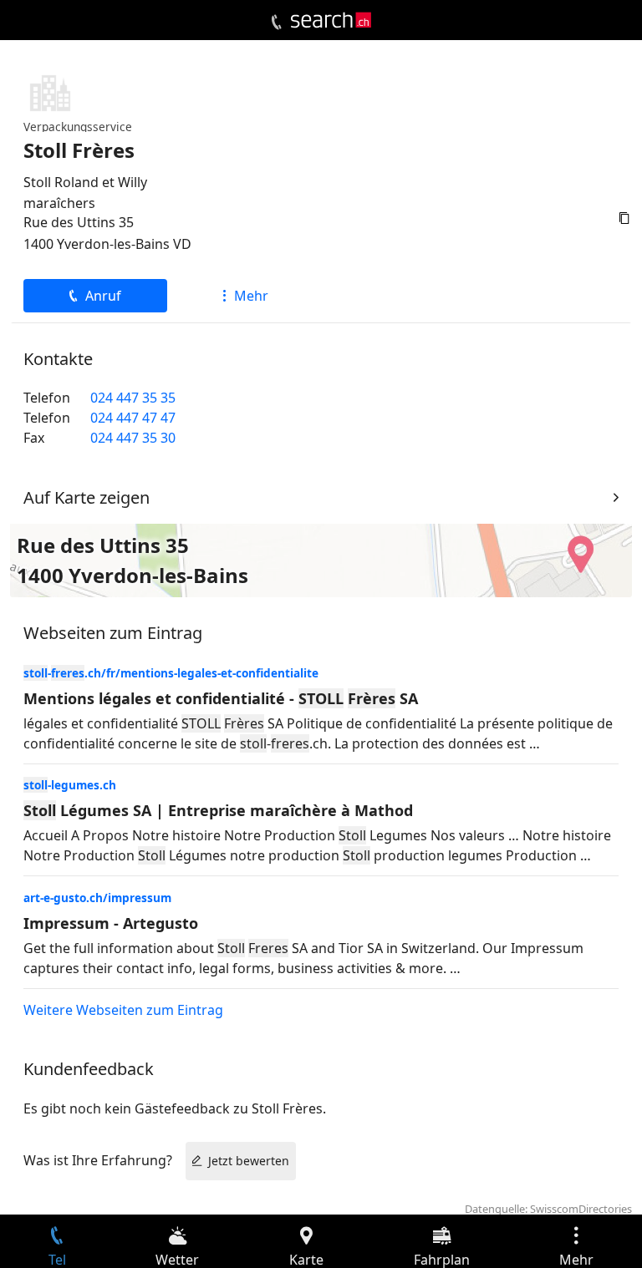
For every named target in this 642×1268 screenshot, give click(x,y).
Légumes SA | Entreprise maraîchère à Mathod (218, 810)
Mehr (251, 296)
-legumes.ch (69, 785)
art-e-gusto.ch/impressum (97, 897)
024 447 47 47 (133, 417)
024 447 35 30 (133, 438)
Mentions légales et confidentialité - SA (220, 698)
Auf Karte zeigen (86, 497)
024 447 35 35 (133, 397)
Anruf (103, 296)
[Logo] (331, 20)
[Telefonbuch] (276, 22)
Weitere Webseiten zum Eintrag (123, 1010)
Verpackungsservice (77, 126)
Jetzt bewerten (248, 1161)
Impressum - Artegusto (110, 923)
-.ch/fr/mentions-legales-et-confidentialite (170, 673)
